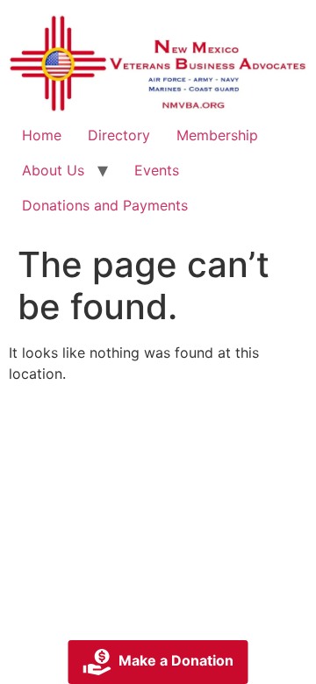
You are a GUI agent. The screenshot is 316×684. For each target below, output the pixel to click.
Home (41, 135)
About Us (53, 170)
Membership (217, 135)
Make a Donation (175, 660)
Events (156, 170)
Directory (119, 135)
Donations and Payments (105, 205)
